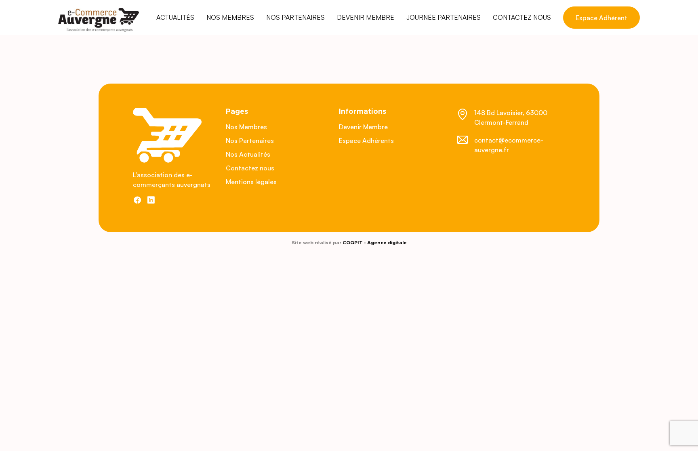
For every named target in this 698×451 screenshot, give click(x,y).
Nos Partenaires (250, 140)
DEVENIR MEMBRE (365, 17)
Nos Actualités (248, 154)
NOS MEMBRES (230, 17)
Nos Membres (246, 127)
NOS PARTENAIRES (295, 17)
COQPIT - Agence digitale (375, 242)
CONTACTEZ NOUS (522, 17)
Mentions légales (251, 182)
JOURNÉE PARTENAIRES (443, 17)
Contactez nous (250, 168)
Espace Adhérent (601, 18)
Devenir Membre (363, 127)
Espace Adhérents (366, 140)
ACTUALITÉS (175, 17)
